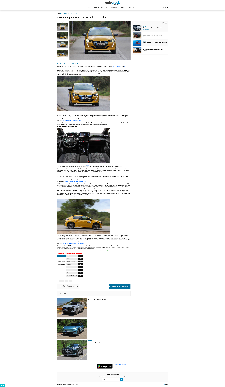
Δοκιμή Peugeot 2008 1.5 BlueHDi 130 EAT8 (72, 120)
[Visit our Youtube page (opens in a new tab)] (167, 7)
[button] (62, 27)
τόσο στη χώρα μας (117, 66)
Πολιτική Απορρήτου (71, 384)
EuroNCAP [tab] (60, 267)
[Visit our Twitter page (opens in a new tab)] (165, 7)
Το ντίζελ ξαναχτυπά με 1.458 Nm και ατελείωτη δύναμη (155, 42)
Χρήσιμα (122, 7)
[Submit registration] (121, 379)
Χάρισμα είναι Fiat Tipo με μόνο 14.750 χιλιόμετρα (154, 27)
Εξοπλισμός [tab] (60, 269)
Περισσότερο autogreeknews (61, 384)
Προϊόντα (131, 7)
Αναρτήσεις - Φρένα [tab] (61, 261)
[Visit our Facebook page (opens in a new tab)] (161, 7)
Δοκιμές (95, 7)
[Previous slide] (62, 21)
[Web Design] (166, 384)
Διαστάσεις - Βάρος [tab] (61, 264)
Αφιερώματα (104, 7)
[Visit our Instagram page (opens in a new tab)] (163, 7)
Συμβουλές (114, 7)
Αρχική (58, 13)
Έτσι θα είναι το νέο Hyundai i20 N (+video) (69, 286)
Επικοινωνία (77, 384)
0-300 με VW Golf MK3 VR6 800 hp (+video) (118, 286)
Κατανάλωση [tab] (60, 258)
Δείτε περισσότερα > (91, 301)
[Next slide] (62, 59)
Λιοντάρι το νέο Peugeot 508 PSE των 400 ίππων (75, 181)
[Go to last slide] (163, 23)
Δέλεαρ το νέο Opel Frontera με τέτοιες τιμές (152, 35)
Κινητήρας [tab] (59, 255)
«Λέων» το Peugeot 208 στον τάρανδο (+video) (73, 243)
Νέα (89, 7)
